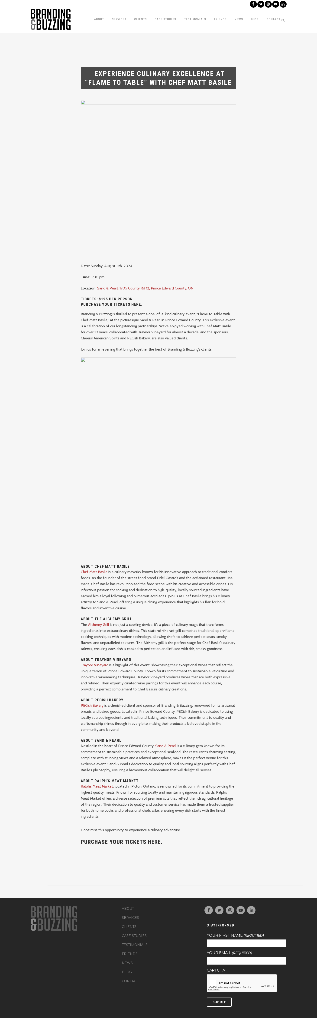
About (128, 908)
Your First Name (235, 935)
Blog (127, 972)
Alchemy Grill (98, 624)
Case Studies (134, 936)
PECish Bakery (92, 705)
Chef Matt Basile (94, 572)
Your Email (229, 953)
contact (130, 981)
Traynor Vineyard (94, 665)
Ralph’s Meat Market (97, 786)
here (154, 842)
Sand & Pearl (165, 746)
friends (130, 954)
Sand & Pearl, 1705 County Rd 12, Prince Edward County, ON (145, 288)
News (127, 963)
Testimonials (135, 945)
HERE (136, 304)
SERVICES (130, 918)
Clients (129, 927)
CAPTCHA (216, 970)
